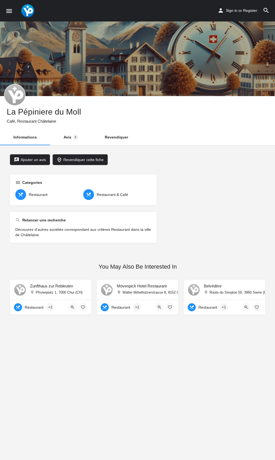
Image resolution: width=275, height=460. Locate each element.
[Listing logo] (15, 94)
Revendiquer (116, 137)
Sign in (231, 10)
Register (250, 10)
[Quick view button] (72, 307)
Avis (70, 137)
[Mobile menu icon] (9, 11)
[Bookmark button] (83, 307)
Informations (25, 137)
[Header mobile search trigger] (266, 10)
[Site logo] (28, 10)
